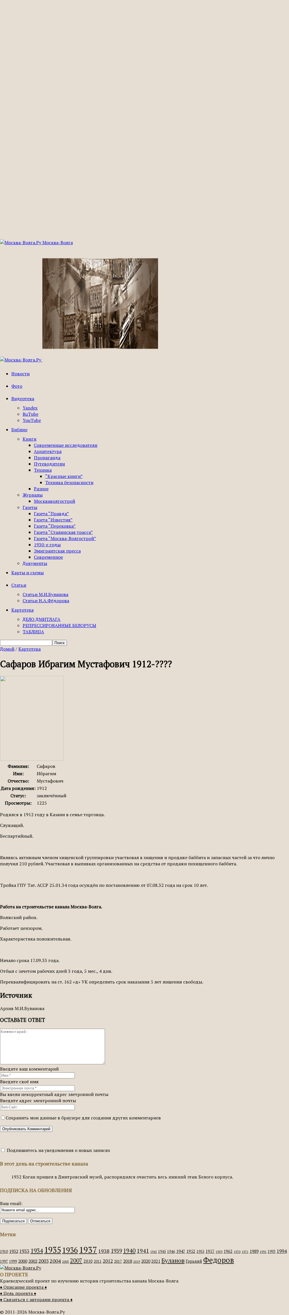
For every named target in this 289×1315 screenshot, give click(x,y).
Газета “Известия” (53, 520)
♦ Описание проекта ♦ (23, 1287)
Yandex (30, 408)
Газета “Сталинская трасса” (63, 532)
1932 (13, 1251)
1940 (129, 1251)
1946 (171, 1251)
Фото (16, 386)
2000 (22, 1261)
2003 (43, 1261)
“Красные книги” (64, 476)
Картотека (22, 610)
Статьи (18, 585)
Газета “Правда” (51, 513)
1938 (104, 1250)
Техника (43, 470)
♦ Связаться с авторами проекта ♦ (36, 1299)
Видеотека (22, 398)
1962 (228, 1251)
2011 (98, 1261)
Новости (20, 374)
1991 (263, 1252)
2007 (76, 1260)
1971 (245, 1252)
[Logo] (21, 360)
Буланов (173, 1260)
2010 (88, 1261)
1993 (271, 1251)
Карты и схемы (27, 572)
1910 (4, 1251)
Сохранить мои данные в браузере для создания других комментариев (83, 1118)
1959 (219, 1252)
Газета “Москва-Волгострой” (65, 538)
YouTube (32, 420)
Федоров (218, 1260)
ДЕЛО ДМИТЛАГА (41, 619)
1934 (36, 1251)
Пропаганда (47, 457)
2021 (155, 1261)
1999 (13, 1261)
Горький (194, 1261)
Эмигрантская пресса (57, 551)
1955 (200, 1251)
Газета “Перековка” (55, 526)
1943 (153, 1252)
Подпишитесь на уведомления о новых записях (58, 1150)
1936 (70, 1250)
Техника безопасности (69, 482)
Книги (29, 439)
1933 (24, 1251)
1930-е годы (47, 544)
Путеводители (49, 464)
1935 (52, 1249)
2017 (118, 1261)
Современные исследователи (65, 445)
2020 (145, 1261)
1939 (116, 1251)
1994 (282, 1251)
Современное (48, 557)
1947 (180, 1251)
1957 (209, 1251)
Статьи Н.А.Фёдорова (46, 600)
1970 (237, 1252)
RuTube (30, 414)
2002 (32, 1261)
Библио (19, 429)
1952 (190, 1251)
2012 (108, 1261)
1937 (88, 1249)
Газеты (30, 507)
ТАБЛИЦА (33, 632)
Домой (7, 649)
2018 (127, 1261)
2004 (55, 1260)
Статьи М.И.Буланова (45, 594)
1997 (4, 1261)
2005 (65, 1262)
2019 (136, 1262)
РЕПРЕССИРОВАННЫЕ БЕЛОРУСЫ (59, 625)
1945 (162, 1251)
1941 (143, 1251)
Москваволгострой (54, 501)
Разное (41, 489)
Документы (35, 563)
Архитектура (48, 451)
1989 (254, 1251)
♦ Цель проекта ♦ (18, 1293)
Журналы (33, 495)
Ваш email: (11, 1203)
